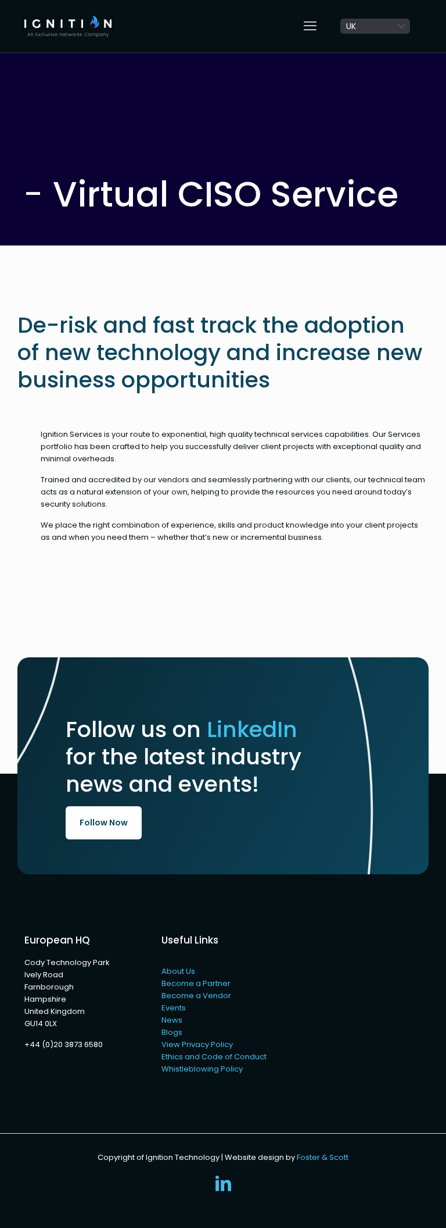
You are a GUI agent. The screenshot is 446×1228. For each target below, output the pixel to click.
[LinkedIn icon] (223, 1186)
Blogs (171, 1032)
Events (173, 1007)
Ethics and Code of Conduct (214, 1056)
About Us (178, 971)
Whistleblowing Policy (202, 1068)
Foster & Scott (322, 1157)
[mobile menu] (310, 26)
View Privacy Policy (197, 1044)
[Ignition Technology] (68, 26)
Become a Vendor (196, 995)
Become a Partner (196, 983)
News (171, 1020)
